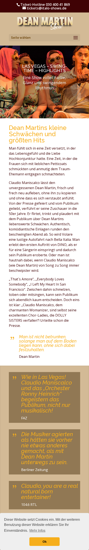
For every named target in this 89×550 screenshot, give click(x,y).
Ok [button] (45, 541)
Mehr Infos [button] (37, 530)
